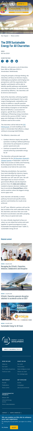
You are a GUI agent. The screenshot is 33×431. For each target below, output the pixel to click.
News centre (15, 36)
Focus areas (20, 366)
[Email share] (17, 61)
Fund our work (6, 371)
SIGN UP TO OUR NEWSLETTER (11, 349)
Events (19, 382)
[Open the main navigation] (30, 4)
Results (4, 382)
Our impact (4, 36)
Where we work (22, 371)
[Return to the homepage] (9, 4)
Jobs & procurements (23, 387)
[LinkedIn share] (13, 61)
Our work (20, 364)
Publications (5, 385)
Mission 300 (5, 397)
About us (4, 364)
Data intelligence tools (23, 369)
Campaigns (20, 385)
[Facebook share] (3, 61)
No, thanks (5, 427)
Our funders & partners (8, 369)
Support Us (21, 4)
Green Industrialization (8, 404)
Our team (4, 366)
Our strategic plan (22, 374)
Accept (14, 427)
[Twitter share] (8, 61)
